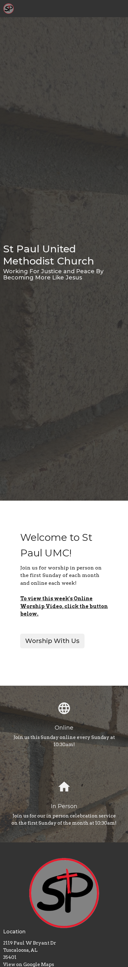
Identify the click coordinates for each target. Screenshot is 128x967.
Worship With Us (52, 641)
